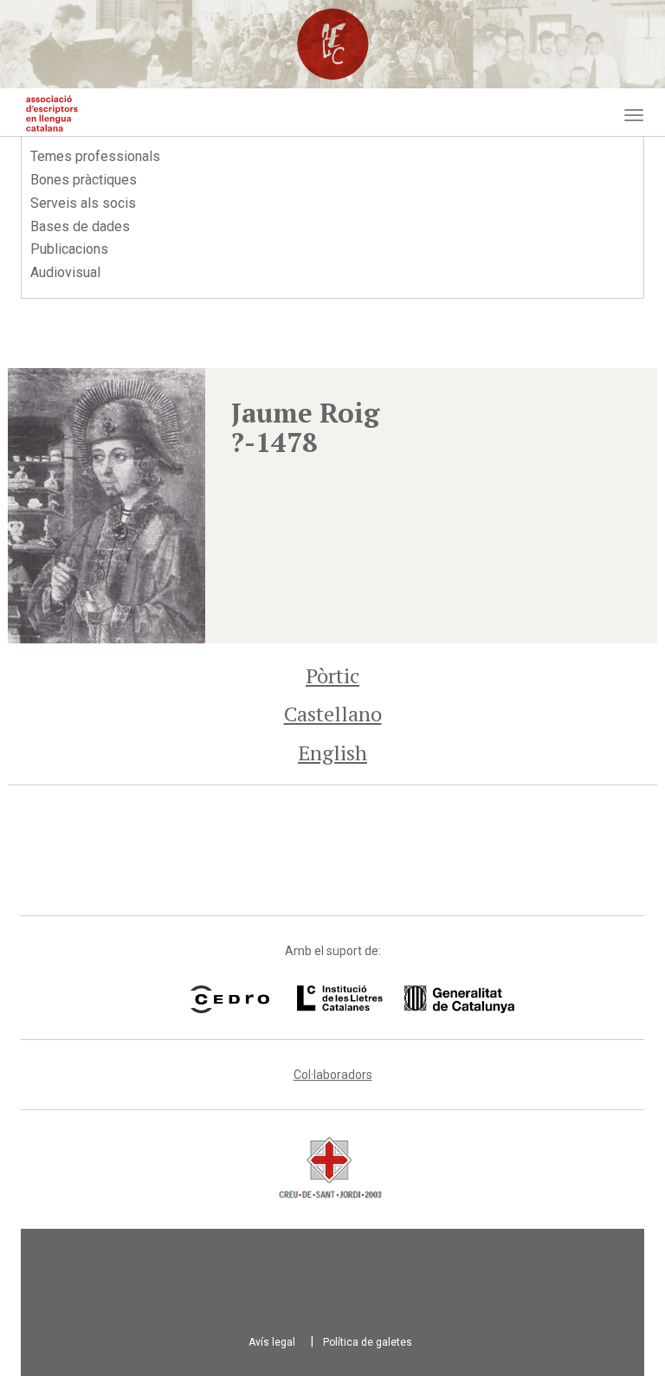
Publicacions (69, 249)
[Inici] (52, 113)
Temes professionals (95, 156)
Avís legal (272, 1342)
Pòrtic (332, 675)
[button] (106, 505)
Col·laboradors (333, 1075)
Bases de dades (80, 226)
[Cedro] (229, 999)
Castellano (333, 713)
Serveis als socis (83, 203)
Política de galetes (367, 1342)
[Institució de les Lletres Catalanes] (383, 999)
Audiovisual (65, 272)
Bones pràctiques (83, 179)
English (332, 752)
